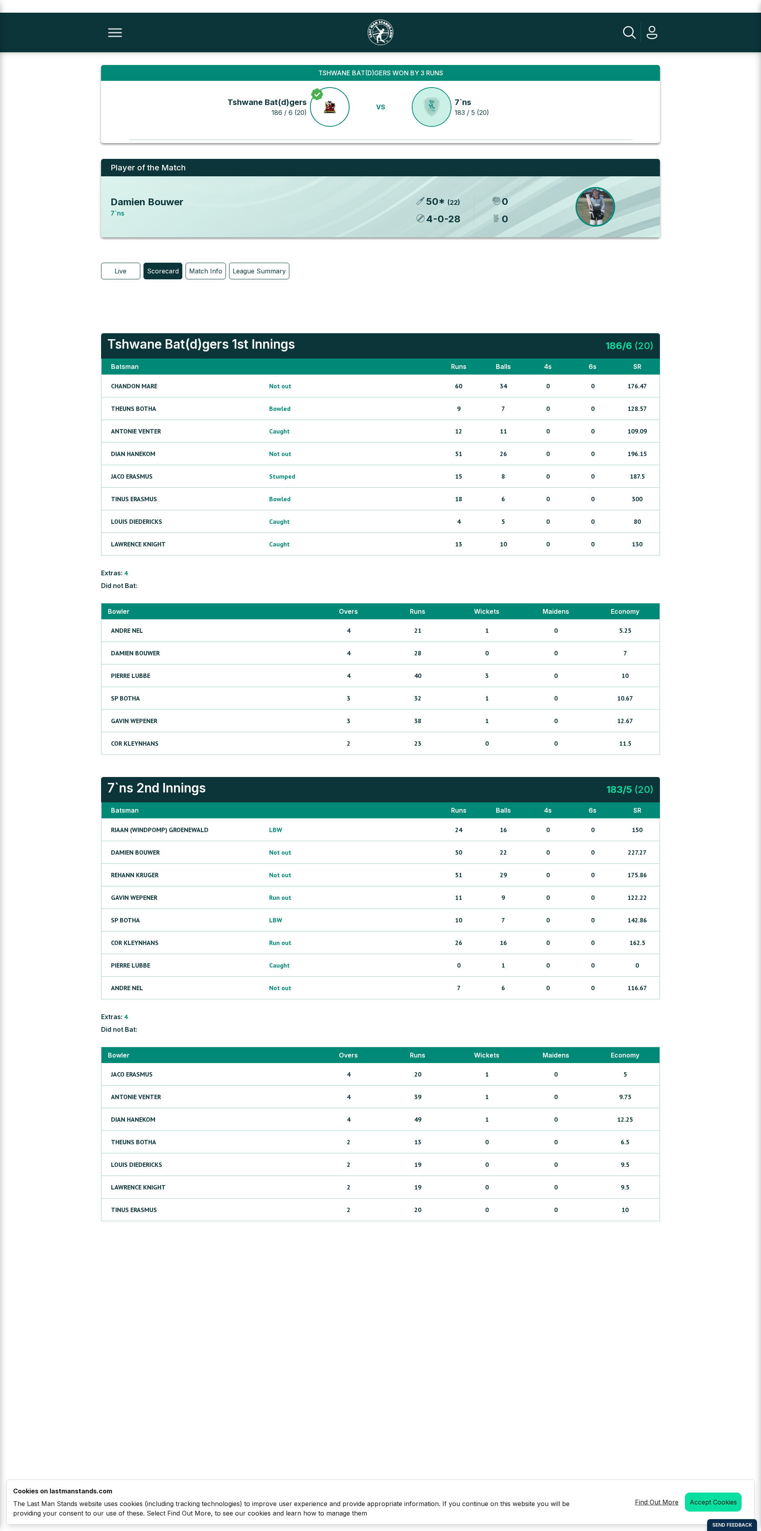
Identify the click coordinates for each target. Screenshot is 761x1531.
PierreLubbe (130, 676)
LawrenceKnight (138, 544)
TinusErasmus (134, 499)
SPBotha (125, 698)
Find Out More (657, 1502)
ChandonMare (134, 386)
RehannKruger (135, 875)
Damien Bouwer (147, 202)
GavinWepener (134, 721)
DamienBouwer (135, 653)
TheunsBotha (133, 408)
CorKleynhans (135, 743)
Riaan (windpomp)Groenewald (159, 830)
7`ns (463, 102)
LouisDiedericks (136, 521)
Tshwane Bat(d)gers (267, 102)
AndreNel (127, 630)
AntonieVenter (136, 431)
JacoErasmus (132, 476)
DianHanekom (133, 454)
